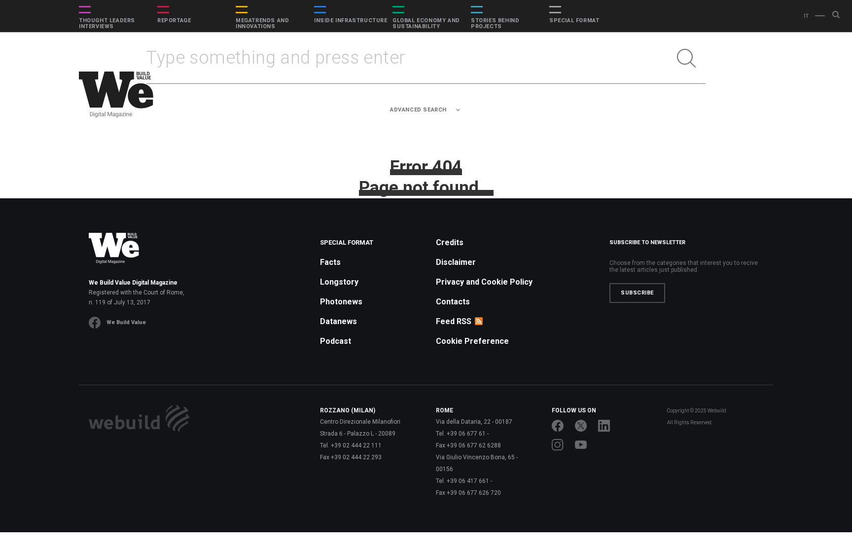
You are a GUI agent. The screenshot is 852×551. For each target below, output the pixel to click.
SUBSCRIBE (637, 293)
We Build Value (126, 322)
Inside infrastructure (351, 21)
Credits (449, 242)
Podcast (335, 341)
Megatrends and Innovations (262, 24)
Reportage (174, 21)
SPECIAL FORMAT (574, 21)
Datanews (338, 321)
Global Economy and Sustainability (426, 24)
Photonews (341, 301)
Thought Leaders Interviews (107, 24)
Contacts (453, 301)
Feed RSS (453, 321)
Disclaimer (456, 262)
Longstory (339, 282)
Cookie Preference (472, 341)
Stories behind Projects (495, 24)
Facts (330, 262)
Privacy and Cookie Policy (484, 282)
